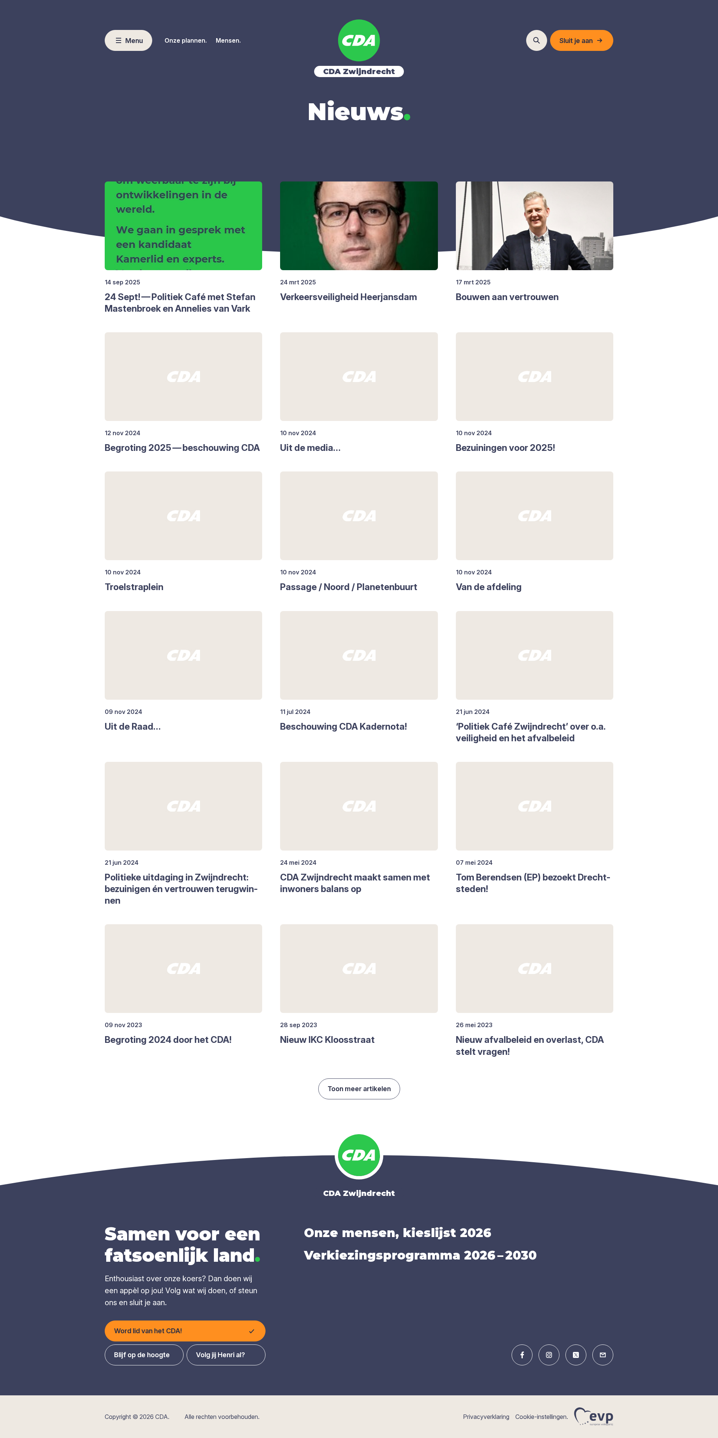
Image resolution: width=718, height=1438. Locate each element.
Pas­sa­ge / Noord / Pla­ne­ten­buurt (348, 586)
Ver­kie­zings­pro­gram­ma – (420, 1255)
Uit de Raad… (133, 726)
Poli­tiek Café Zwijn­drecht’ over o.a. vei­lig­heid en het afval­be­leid (530, 732)
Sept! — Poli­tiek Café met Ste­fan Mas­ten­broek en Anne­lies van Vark (180, 302)
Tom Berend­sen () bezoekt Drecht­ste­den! (533, 883)
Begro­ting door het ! (168, 1039)
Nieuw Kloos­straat (327, 1039)
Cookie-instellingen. (541, 1416)
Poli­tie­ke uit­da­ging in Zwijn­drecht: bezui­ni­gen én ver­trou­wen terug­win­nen (181, 889)
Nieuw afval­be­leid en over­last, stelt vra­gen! (530, 1045)
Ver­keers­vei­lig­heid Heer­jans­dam (348, 296)
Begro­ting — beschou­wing (182, 447)
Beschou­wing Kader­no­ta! (343, 726)
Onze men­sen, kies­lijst (397, 1232)
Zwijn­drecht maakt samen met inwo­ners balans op (355, 883)
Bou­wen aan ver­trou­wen (507, 296)
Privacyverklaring (486, 1416)
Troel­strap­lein (134, 586)
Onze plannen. (186, 40)
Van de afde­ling (489, 586)
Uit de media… (310, 447)
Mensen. (228, 40)
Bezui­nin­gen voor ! (505, 447)
